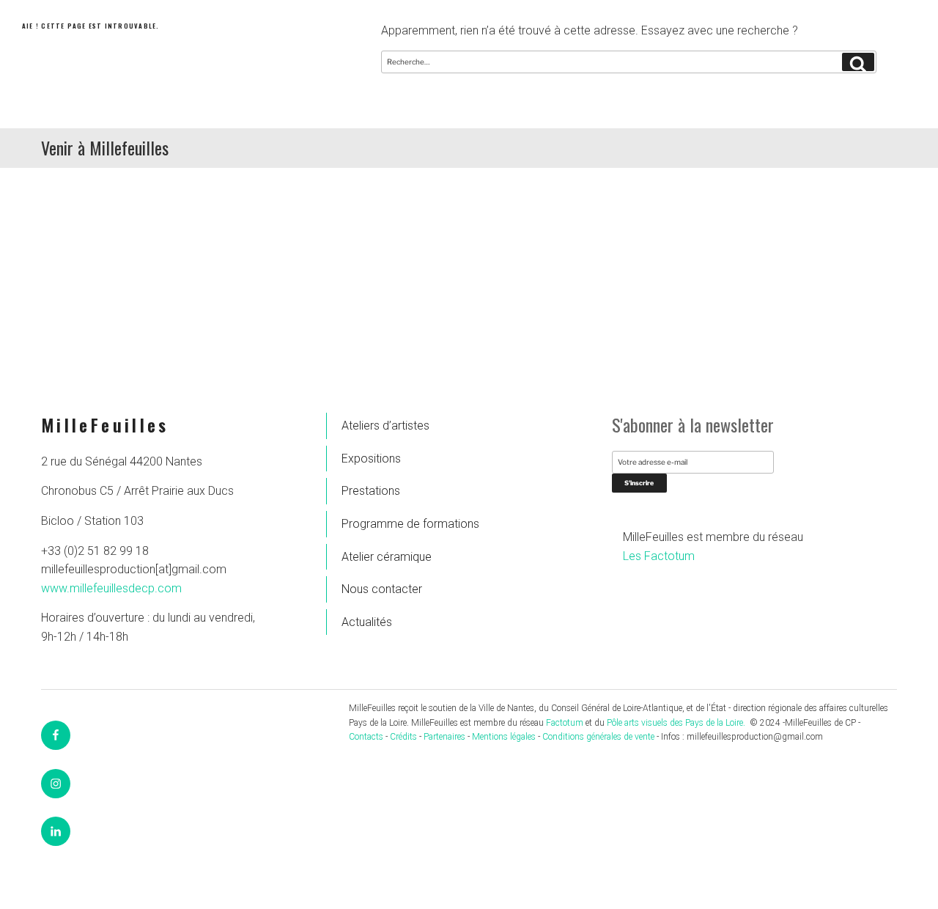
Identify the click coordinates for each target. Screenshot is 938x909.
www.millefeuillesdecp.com (111, 588)
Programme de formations (410, 524)
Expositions (371, 458)
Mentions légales (504, 737)
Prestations (370, 491)
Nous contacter (381, 589)
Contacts (366, 737)
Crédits (403, 737)
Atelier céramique (386, 557)
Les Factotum (659, 556)
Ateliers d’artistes (385, 426)
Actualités (366, 622)
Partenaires (444, 737)
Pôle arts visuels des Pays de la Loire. (677, 723)
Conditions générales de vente (598, 737)
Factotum (564, 723)
